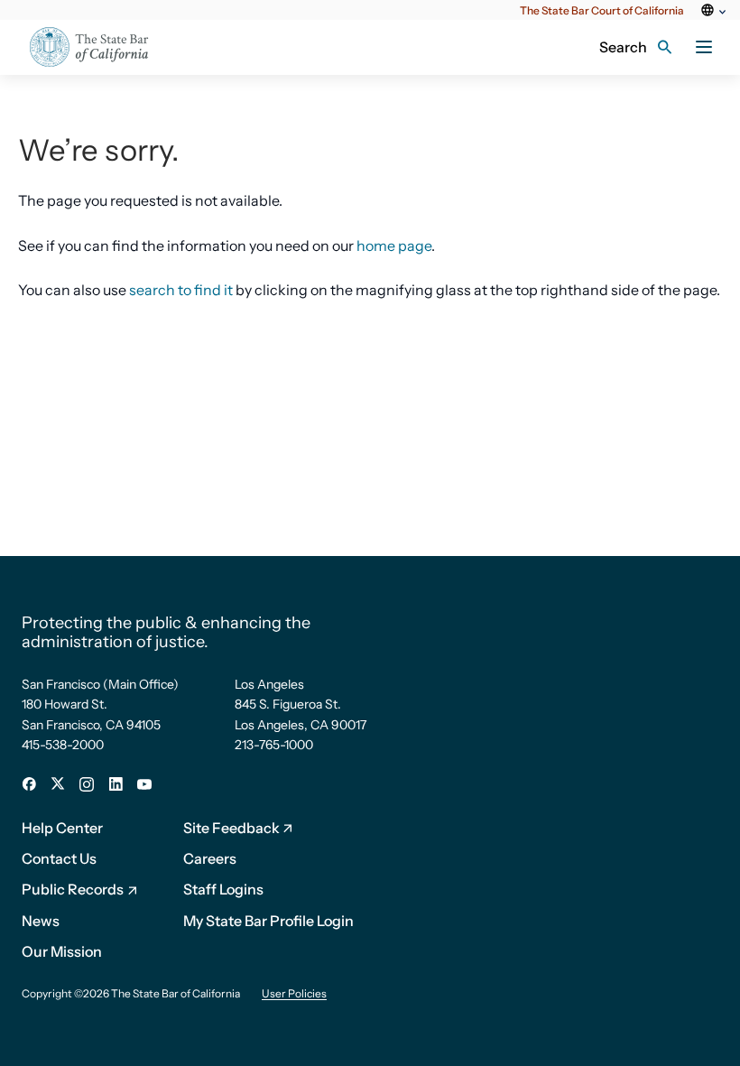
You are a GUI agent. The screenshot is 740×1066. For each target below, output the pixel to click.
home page (393, 245)
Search (623, 47)
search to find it (181, 290)
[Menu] (704, 47)
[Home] (100, 47)
